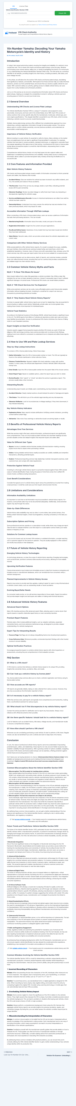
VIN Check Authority (27, 32)
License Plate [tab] (23, 6)
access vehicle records (22, 819)
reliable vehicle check (20, 948)
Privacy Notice (53, 24)
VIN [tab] (13, 6)
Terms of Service (42, 24)
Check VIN (62, 13)
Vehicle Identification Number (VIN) (17, 10)
